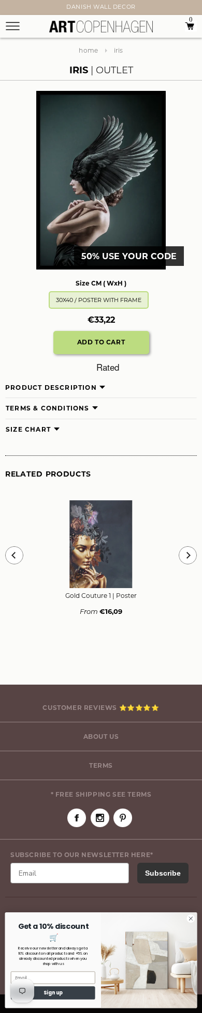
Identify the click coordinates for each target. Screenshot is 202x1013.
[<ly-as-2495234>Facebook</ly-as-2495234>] (76, 818)
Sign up (53, 992)
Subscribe (163, 873)
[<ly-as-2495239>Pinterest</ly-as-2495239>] (122, 818)
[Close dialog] (190, 918)
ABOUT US (101, 736)
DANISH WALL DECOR (100, 6)
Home (88, 50)
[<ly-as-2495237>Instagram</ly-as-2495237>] (100, 818)
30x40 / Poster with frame (98, 300)
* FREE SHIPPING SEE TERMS (101, 794)
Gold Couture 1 (101, 595)
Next (11, 9)
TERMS (101, 765)
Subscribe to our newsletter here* (81, 855)
